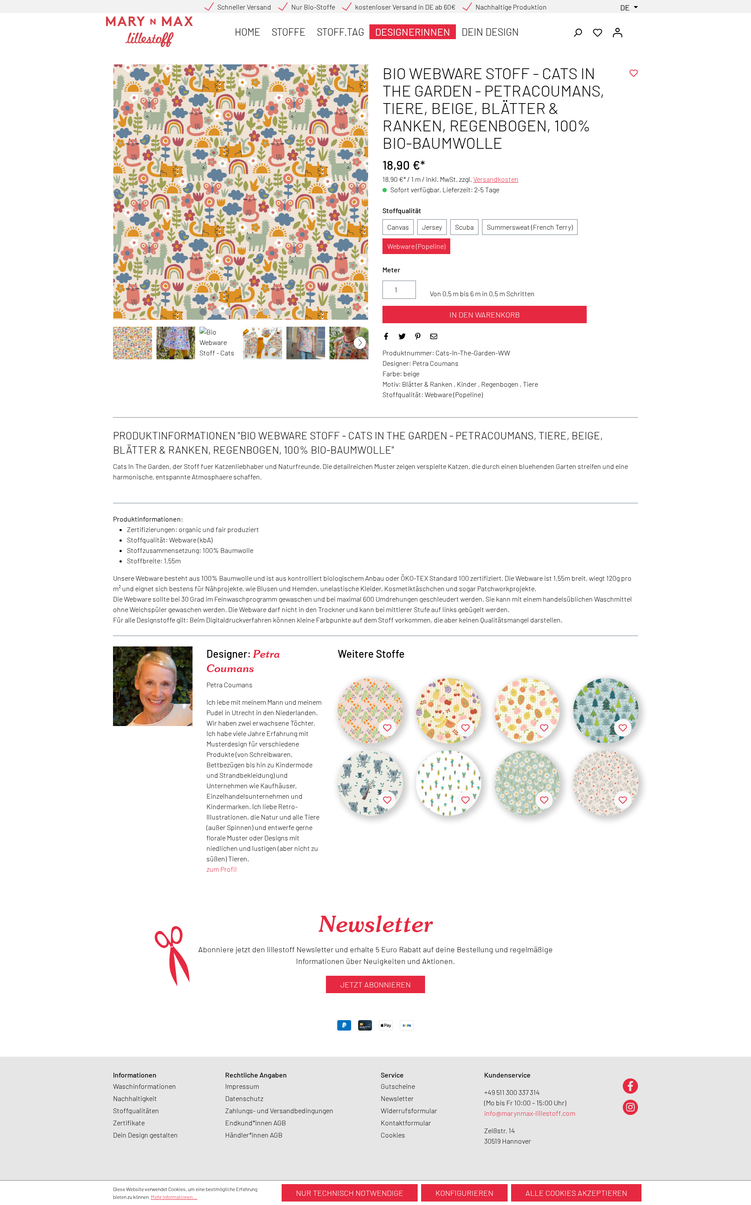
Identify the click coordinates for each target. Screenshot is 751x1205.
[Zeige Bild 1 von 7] (202, 311)
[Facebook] (630, 1086)
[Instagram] (630, 1107)
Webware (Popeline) (416, 246)
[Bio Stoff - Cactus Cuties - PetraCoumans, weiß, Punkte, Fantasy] (448, 783)
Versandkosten (495, 179)
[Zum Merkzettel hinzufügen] (633, 73)
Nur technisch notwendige (349, 1193)
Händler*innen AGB (253, 1135)
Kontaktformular (406, 1122)
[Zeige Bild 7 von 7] (278, 311)
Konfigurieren (464, 1193)
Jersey (432, 227)
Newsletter (397, 1098)
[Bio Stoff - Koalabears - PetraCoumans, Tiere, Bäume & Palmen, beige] (370, 783)
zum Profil (221, 869)
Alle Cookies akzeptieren (576, 1193)
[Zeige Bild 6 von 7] (266, 311)
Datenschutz (244, 1098)
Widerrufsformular (409, 1110)
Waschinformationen (144, 1086)
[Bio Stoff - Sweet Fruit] (527, 710)
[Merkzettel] (598, 31)
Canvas (398, 227)
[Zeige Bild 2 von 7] (215, 311)
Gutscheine (398, 1086)
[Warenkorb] (633, 29)
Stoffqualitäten (136, 1110)
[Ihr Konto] (618, 31)
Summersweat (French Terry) (530, 227)
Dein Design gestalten (145, 1135)
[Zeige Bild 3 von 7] (228, 311)
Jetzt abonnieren (375, 984)
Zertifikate (129, 1122)
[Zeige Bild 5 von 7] (253, 311)
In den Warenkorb (484, 314)
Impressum (242, 1086)
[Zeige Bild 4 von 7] (240, 311)
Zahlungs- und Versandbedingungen (279, 1110)
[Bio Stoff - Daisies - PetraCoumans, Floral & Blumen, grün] (527, 783)
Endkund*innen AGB (255, 1122)
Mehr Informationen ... (174, 1197)
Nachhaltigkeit (135, 1098)
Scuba (464, 227)
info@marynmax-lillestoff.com (529, 1113)
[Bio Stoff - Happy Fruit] (448, 710)
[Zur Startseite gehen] (149, 32)
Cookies (393, 1135)
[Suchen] (578, 31)
